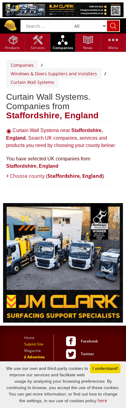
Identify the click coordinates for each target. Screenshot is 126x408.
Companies (22, 65)
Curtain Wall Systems (32, 82)
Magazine (32, 350)
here (102, 400)
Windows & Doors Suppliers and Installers (54, 74)
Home (29, 337)
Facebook (89, 341)
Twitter (87, 353)
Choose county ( (57, 176)
